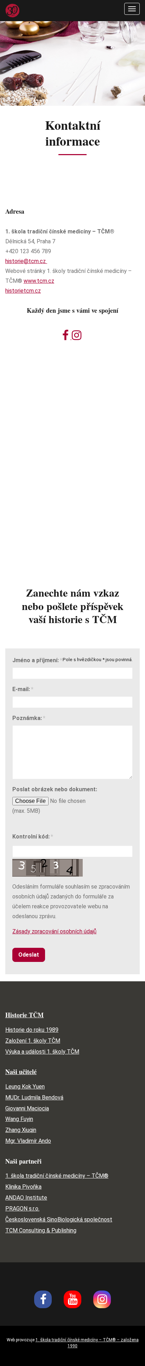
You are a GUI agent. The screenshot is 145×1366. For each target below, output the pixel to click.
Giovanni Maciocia (27, 1108)
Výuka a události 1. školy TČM (42, 1051)
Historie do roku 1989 (31, 1029)
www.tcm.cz (39, 281)
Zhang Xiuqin (20, 1130)
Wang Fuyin (19, 1119)
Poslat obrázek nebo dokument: (54, 789)
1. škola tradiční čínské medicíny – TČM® (56, 1175)
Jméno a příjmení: (35, 660)
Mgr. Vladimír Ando (28, 1141)
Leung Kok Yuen (25, 1086)
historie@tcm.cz (26, 261)
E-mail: (21, 689)
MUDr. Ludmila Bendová (34, 1097)
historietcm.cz (23, 290)
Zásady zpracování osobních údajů (54, 931)
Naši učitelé (21, 1071)
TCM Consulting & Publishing (40, 1230)
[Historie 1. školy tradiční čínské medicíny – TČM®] (12, 10)
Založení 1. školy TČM (32, 1040)
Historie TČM (24, 1014)
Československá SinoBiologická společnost (58, 1219)
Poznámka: (27, 718)
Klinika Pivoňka (23, 1186)
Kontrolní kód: (31, 836)
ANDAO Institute (26, 1197)
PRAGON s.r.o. (22, 1208)
